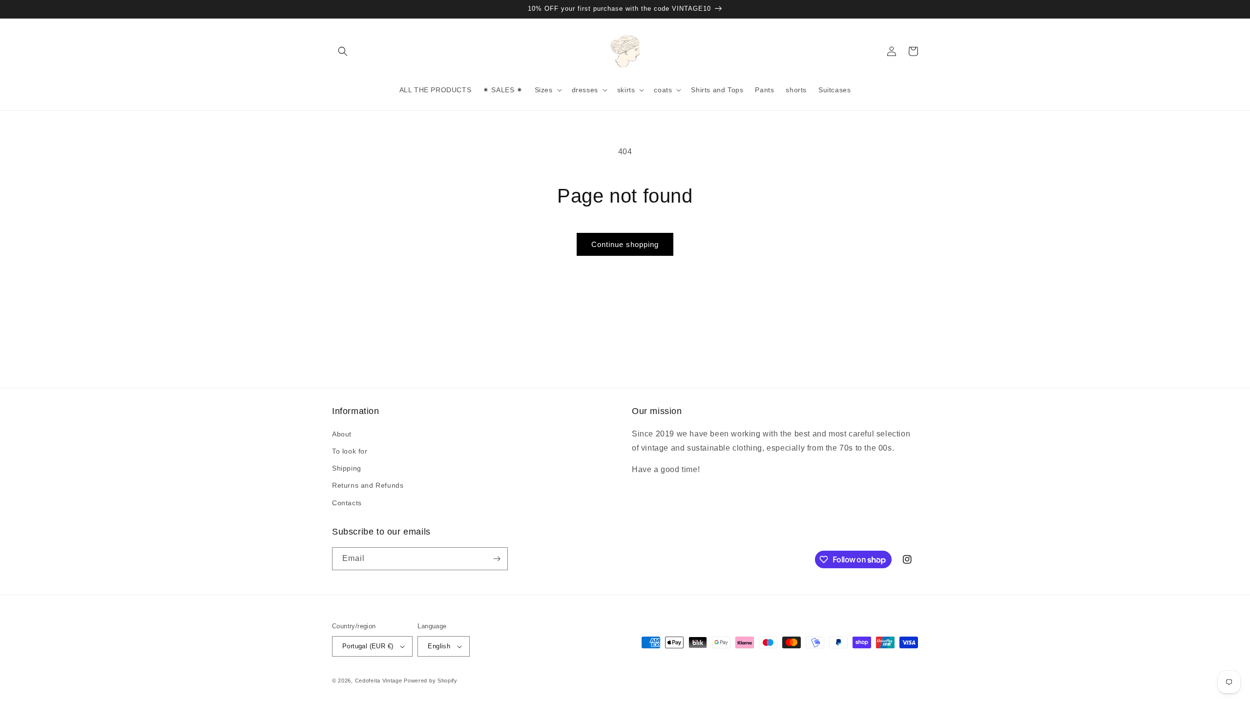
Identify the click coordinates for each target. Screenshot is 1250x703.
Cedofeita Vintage (378, 680)
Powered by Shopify (431, 680)
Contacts (347, 503)
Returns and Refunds (367, 485)
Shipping (346, 468)
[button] (343, 51)
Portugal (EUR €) (367, 646)
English (439, 646)
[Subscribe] (496, 558)
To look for (350, 451)
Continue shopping (625, 244)
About (342, 434)
